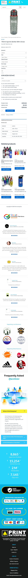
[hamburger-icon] (24, 7)
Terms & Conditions (14, 573)
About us (14, 547)
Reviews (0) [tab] (4, 122)
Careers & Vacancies (14, 558)
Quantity (3, 68)
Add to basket (10, 110)
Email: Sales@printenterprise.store (14, 575)
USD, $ (3, 2)
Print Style (3, 64)
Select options (6, 169)
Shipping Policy (14, 570)
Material (3, 50)
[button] (14, 411)
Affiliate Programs (14, 561)
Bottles (6, 37)
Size (2, 55)
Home (2, 37)
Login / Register (14, 549)
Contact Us (14, 552)
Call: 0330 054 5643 (14, 563)
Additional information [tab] (6, 120)
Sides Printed (4, 59)
